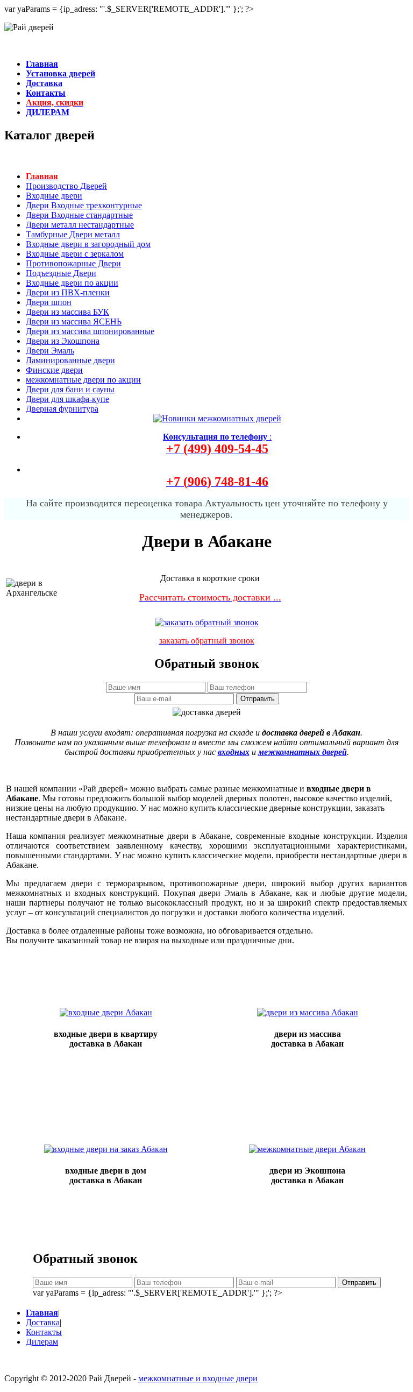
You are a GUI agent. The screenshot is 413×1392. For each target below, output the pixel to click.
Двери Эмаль (50, 350)
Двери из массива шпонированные (90, 331)
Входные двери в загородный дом (88, 244)
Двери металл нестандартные (80, 224)
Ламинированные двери (70, 360)
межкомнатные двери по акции (83, 379)
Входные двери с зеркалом (75, 253)
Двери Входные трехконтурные (84, 205)
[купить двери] (207, 619)
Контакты (44, 1332)
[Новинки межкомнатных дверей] (217, 418)
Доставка (43, 1322)
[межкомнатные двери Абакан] (307, 1149)
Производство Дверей (66, 185)
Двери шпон (49, 302)
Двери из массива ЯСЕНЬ (74, 321)
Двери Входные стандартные (79, 215)
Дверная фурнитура (62, 408)
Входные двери (54, 195)
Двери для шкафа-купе (67, 399)
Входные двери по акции (72, 282)
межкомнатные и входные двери (198, 1378)
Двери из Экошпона (62, 340)
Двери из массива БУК (67, 311)
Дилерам (42, 1341)
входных (234, 752)
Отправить (257, 699)
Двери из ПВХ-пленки (68, 292)
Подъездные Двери (61, 273)
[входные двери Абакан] (106, 1012)
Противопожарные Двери (73, 263)
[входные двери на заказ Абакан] (106, 1149)
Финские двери (54, 370)
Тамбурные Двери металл (73, 234)
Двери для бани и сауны (70, 389)
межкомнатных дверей (302, 752)
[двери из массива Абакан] (307, 1012)
